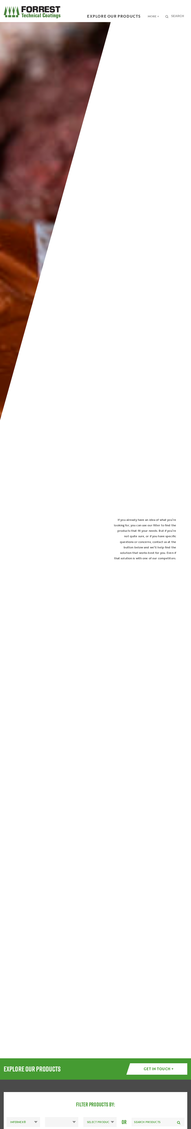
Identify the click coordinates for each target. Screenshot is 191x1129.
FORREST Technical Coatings (32, 12)
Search (177, 16)
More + (153, 16)
